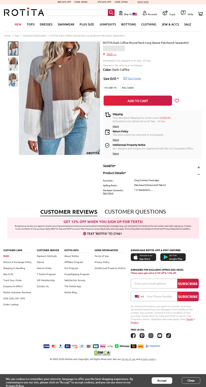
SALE (187, 24)
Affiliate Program (73, 262)
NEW (18, 24)
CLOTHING (148, 24)
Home (7, 35)
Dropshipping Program (76, 274)
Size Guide (134, 78)
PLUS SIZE (87, 24)
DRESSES (46, 24)
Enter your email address (150, 283)
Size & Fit (8, 274)
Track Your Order (12, 280)
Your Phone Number (159, 296)
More (116, 126)
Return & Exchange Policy (17, 262)
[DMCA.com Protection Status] (103, 352)
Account (152, 14)
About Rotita (71, 256)
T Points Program (46, 274)
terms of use (129, 359)
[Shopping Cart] (201, 14)
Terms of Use (102, 256)
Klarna (40, 262)
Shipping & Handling (14, 268)
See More (108, 193)
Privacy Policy (102, 262)
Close (191, 380)
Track (172, 14)
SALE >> (112, 54)
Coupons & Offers (13, 286)
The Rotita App (72, 286)
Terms (189, 319)
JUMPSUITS (107, 24)
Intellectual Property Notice (110, 268)
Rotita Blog (70, 292)
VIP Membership (46, 280)
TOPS (31, 24)
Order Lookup (11, 304)
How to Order (44, 268)
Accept (162, 380)
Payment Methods (47, 256)
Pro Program (71, 268)
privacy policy (148, 359)
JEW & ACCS (170, 24)
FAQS (6, 256)
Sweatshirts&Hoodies (34, 35)
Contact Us (43, 286)
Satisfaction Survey (74, 280)
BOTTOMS (128, 24)
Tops (16, 35)
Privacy (135, 322)
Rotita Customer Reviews (17, 292)
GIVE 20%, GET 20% (14, 298)
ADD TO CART (138, 101)
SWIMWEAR (66, 24)
